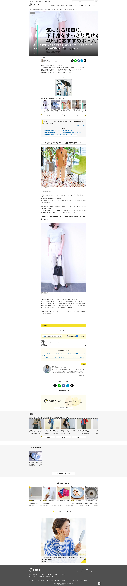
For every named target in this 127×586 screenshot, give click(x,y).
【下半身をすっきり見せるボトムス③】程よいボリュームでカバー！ (60, 135)
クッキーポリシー (75, 580)
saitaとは (54, 576)
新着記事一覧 (46, 576)
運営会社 (81, 580)
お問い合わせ (31, 580)
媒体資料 (85, 580)
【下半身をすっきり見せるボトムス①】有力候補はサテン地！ (58, 130)
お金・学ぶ (83, 5)
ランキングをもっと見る (64, 511)
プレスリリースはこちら (39, 580)
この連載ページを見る (80, 125)
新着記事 (53, 5)
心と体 (89, 5)
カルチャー (95, 5)
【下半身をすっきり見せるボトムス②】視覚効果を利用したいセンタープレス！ (63, 132)
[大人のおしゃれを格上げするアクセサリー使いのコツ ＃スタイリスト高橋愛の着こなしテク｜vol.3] (66, 104)
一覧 (64, 115)
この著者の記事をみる (80, 375)
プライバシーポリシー (67, 580)
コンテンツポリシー (58, 580)
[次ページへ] (63, 325)
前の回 (48, 115)
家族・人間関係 (60, 5)
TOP (30, 9)
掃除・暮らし (69, 5)
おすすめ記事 (47, 580)
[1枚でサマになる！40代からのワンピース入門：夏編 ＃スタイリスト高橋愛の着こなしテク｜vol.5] (76, 104)
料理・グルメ (77, 5)
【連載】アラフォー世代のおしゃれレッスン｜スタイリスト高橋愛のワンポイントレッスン (63, 122)
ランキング (47, 5)
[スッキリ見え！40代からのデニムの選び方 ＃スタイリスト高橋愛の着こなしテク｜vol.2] (55, 104)
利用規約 (52, 580)
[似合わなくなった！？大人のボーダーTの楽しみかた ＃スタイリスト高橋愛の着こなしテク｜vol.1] (45, 104)
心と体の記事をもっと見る (63, 473)
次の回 (78, 115)
